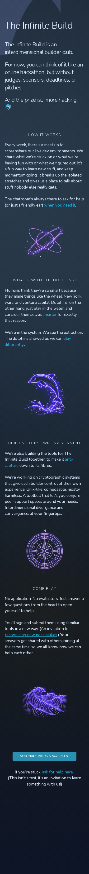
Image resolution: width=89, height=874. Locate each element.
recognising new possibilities (31, 635)
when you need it (59, 205)
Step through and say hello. (44, 756)
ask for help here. (58, 772)
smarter (50, 314)
